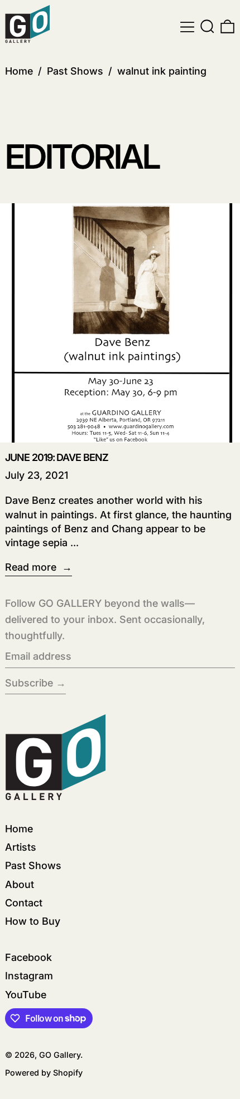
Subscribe (29, 683)
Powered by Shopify (44, 1072)
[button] (207, 27)
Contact (23, 903)
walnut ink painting (162, 71)
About (19, 884)
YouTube (25, 994)
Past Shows (75, 71)
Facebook (28, 957)
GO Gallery (59, 1054)
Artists (20, 847)
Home (19, 71)
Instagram (29, 976)
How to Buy (32, 921)
